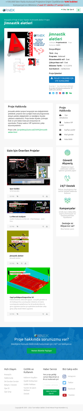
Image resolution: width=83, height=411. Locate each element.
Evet (67, 59)
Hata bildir (68, 139)
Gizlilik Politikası (29, 384)
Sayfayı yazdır (69, 130)
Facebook (71, 389)
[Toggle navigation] (78, 10)
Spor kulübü (14, 189)
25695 (58, 45)
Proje (15, 20)
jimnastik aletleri (16, 256)
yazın (72, 229)
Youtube (71, 395)
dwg (56, 53)
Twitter (70, 382)
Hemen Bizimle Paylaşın (41, 351)
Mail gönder (69, 135)
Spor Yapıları (24, 20)
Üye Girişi (7, 392)
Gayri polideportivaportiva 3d (22, 297)
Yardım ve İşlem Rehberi (30, 389)
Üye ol (72, 9)
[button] (10, 44)
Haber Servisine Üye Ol (51, 392)
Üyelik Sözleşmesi (30, 381)
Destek (26, 394)
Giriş (64, 9)
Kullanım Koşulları (30, 377)
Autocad (61, 56)
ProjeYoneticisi (61, 42)
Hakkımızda (8, 378)
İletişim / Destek (10, 385)
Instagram (72, 376)
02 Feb (12, 196)
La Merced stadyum (18, 217)
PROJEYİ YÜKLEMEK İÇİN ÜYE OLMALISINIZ (63, 79)
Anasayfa (7, 20)
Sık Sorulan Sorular (11, 381)
